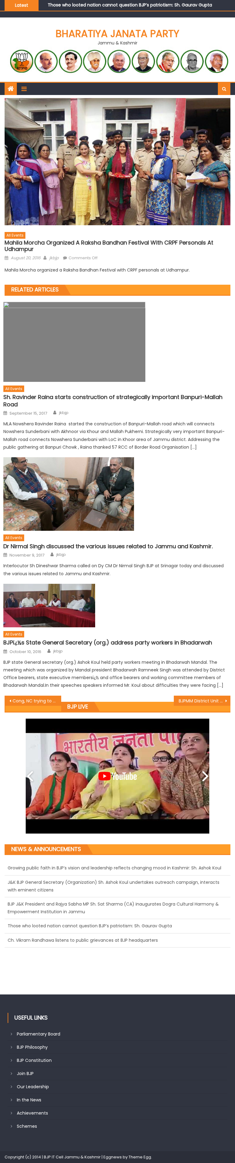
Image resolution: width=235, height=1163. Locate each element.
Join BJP (25, 1073)
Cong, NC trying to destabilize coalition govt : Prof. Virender (37, 701)
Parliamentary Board (38, 1034)
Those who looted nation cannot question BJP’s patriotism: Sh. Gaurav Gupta (90, 912)
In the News (29, 1100)
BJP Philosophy (32, 1047)
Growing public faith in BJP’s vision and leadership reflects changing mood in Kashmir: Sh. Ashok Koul (114, 940)
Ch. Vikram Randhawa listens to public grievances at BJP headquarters (123, 5)
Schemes (27, 1126)
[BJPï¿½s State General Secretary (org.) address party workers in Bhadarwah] (116, 605)
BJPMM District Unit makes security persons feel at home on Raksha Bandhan (204, 701)
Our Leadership (33, 1087)
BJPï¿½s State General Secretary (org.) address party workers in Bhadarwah (107, 642)
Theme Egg (140, 1157)
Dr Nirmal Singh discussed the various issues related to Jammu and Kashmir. (108, 546)
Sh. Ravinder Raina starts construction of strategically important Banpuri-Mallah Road (112, 400)
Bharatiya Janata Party (117, 33)
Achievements (32, 1113)
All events (15, 235)
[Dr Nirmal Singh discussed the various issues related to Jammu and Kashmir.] (116, 494)
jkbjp (54, 258)
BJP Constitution (34, 1060)
